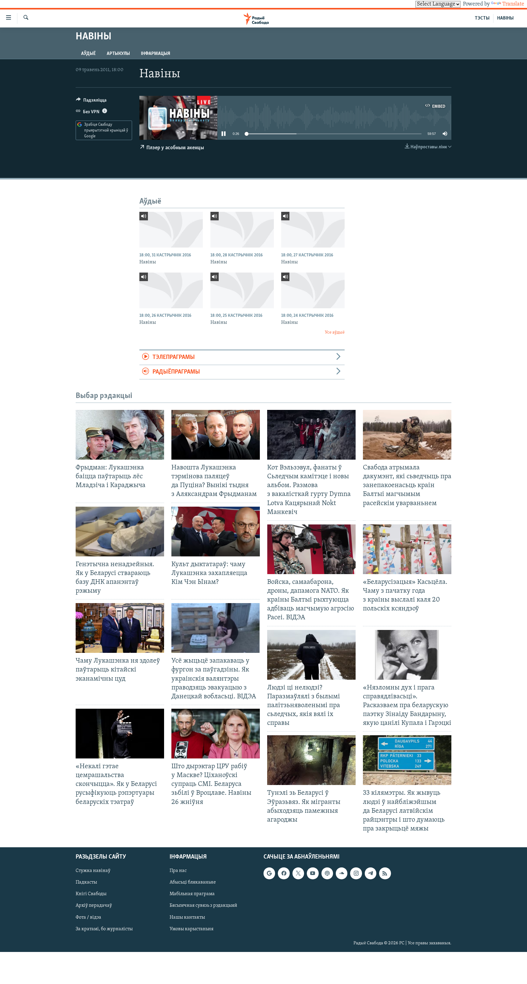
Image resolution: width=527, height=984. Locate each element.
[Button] (91, 101)
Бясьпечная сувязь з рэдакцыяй (203, 905)
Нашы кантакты (187, 917)
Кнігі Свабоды (91, 894)
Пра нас (178, 870)
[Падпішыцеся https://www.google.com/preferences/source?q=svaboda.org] (269, 873)
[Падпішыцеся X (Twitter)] (298, 873)
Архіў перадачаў (94, 905)
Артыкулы (118, 53)
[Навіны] (171, 230)
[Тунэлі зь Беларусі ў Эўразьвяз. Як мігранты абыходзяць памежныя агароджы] (311, 760)
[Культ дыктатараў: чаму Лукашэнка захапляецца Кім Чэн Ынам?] (215, 531)
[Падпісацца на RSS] (385, 873)
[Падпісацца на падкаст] (327, 873)
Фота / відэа (88, 917)
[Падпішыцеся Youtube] (312, 873)
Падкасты (86, 882)
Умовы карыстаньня (191, 929)
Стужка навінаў (93, 870)
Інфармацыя (155, 53)
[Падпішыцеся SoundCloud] (341, 873)
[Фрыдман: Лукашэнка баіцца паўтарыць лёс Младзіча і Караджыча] (120, 435)
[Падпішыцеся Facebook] (283, 873)
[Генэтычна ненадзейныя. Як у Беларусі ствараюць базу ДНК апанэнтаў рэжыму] (120, 531)
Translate (513, 4)
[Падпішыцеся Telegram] (370, 873)
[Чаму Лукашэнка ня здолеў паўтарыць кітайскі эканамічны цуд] (120, 628)
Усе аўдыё (335, 332)
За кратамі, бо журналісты (104, 929)
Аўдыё (88, 53)
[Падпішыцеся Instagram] (356, 873)
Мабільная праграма (192, 894)
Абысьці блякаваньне (193, 882)
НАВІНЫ (505, 18)
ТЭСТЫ (482, 18)
